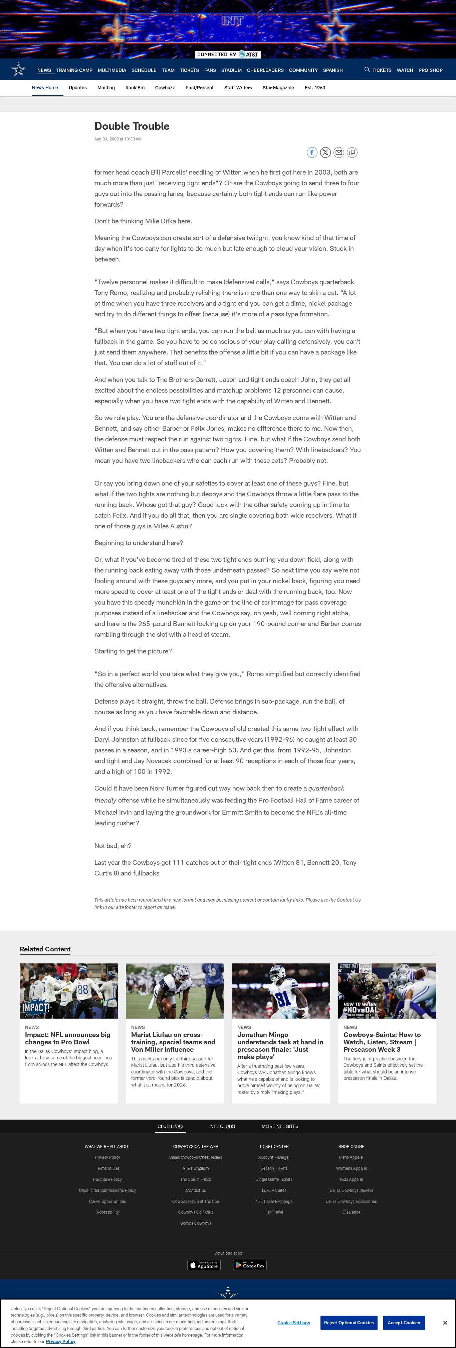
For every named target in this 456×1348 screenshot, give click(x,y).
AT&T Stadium (196, 1168)
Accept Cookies (404, 1322)
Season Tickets (274, 1168)
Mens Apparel (351, 1157)
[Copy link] (352, 153)
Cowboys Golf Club (196, 1212)
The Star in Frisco (195, 1179)
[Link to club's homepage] (19, 69)
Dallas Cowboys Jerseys (351, 1190)
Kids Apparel (351, 1179)
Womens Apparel (351, 1168)
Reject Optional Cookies (349, 1322)
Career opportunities (107, 1201)
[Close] (445, 1323)
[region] (228, 1323)
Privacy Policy (107, 1157)
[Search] (367, 69)
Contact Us (196, 1190)
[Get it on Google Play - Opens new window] (250, 1268)
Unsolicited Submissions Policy (107, 1190)
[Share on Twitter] (325, 156)
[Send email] (338, 156)
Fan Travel (274, 1212)
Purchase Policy (107, 1179)
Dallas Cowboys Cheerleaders (195, 1157)
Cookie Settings (293, 1322)
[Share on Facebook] (312, 156)
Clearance (351, 1212)
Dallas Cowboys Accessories (351, 1201)
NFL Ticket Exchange (274, 1201)
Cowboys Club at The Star (195, 1201)
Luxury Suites (274, 1190)
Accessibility (107, 1212)
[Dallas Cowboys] (228, 1296)
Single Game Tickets (274, 1179)
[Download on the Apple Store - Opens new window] (204, 1265)
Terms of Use (107, 1168)
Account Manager (274, 1157)
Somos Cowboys (195, 1223)
